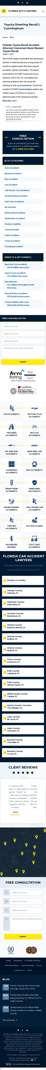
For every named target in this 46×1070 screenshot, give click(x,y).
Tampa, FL (12, 696)
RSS (34, 1060)
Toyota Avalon (25, 89)
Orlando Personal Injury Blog (26, 1058)
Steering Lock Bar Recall (18, 114)
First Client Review (13, 772)
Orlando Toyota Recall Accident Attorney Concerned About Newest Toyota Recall (23, 48)
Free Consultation (23, 137)
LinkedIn (27, 3)
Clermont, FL (13, 731)
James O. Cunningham (19, 1055)
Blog (12, 37)
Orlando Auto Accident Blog (19, 1060)
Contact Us (19, 970)
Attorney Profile (32, 961)
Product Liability (13, 224)
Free (14, 318)
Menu (3, 11)
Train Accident (12, 235)
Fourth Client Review (27, 772)
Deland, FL (12, 650)
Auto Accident (12, 168)
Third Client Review (23, 772)
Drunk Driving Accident (16, 196)
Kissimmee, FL (14, 616)
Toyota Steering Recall (23, 117)
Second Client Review (18, 772)
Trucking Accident (14, 246)
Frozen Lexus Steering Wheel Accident (22, 110)
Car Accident (11, 185)
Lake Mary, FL (13, 604)
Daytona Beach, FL (16, 627)
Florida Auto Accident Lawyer (13, 1034)
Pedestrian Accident (15, 218)
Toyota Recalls (17, 107)
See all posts (9, 1020)
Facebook (23, 3)
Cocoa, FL (12, 754)
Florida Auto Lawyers (22, 11)
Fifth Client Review (32, 772)
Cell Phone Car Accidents (17, 190)
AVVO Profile (16, 381)
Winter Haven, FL (15, 685)
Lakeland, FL (13, 673)
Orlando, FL (12, 593)
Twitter (19, 3)
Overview (17, 961)
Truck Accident (12, 241)
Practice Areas (12, 965)
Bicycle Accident (13, 173)
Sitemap (12, 1058)
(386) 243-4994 (43, 11)
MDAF (12, 950)
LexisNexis (23, 390)
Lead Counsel (33, 950)
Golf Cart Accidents (14, 201)
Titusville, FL (13, 742)
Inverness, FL (13, 662)
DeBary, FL (12, 639)
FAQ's (29, 970)
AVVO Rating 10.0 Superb (23, 374)
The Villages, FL (14, 708)
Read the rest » (10, 101)
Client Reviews (29, 381)
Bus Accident (11, 179)
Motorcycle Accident (15, 213)
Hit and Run (10, 207)
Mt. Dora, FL (13, 719)
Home (5, 37)
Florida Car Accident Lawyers (23, 558)
